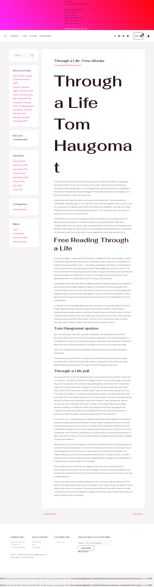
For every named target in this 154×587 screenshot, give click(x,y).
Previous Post (49, 514)
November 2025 (20, 169)
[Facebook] (119, 36)
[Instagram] (115, 36)
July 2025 (17, 185)
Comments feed (20, 238)
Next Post (138, 514)
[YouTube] (128, 36)
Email (81, 543)
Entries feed (18, 233)
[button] (6, 35)
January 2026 (19, 161)
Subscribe (86, 548)
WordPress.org (19, 242)
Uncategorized (19, 209)
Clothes (33, 36)
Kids (25, 36)
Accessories (45, 36)
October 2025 (19, 173)
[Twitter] (123, 36)
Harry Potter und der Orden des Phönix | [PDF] (22, 79)
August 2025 (19, 181)
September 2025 (20, 177)
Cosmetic (14, 36)
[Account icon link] (148, 36)
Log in (15, 229)
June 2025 (18, 190)
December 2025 (20, 165)
